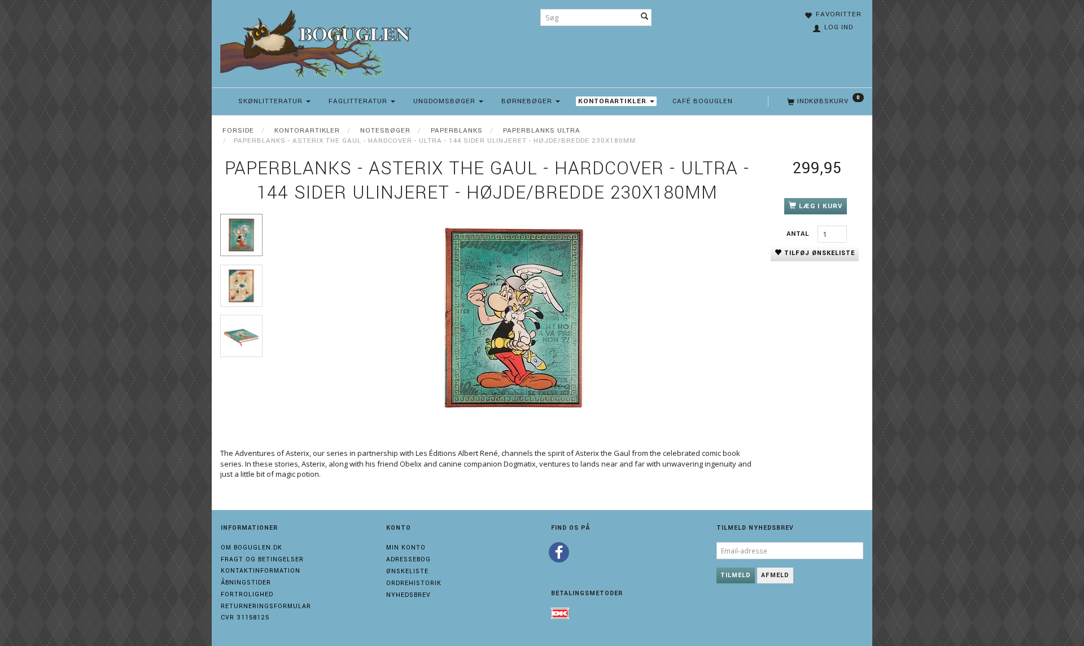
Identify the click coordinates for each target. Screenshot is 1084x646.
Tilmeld (735, 575)
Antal (799, 234)
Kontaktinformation (260, 570)
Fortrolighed (247, 594)
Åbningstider (246, 582)
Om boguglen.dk (251, 547)
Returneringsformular (266, 606)
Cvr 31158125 (245, 617)
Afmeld (775, 575)
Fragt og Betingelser (262, 559)
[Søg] (645, 17)
